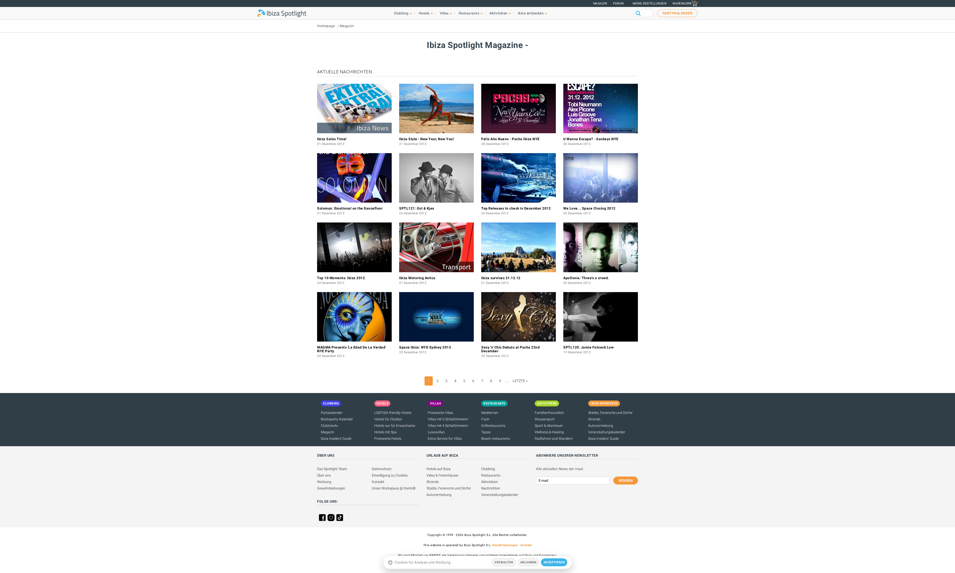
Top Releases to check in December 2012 (516, 208)
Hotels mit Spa (385, 432)
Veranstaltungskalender (606, 432)
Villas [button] (444, 13)
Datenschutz (381, 469)
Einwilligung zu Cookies (390, 475)
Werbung (324, 482)
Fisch (485, 419)
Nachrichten (490, 488)
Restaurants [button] (469, 13)
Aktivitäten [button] (498, 13)
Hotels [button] (424, 13)
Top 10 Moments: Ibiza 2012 (341, 278)
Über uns (324, 475)
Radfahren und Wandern (554, 439)
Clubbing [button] (401, 13)
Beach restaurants (495, 439)
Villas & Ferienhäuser (443, 475)
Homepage (326, 26)
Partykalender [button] (678, 13)
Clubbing (488, 469)
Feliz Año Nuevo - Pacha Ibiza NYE (510, 139)
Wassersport (545, 419)
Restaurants (490, 475)
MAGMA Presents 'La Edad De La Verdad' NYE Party (351, 349)
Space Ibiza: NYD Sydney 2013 (425, 347)
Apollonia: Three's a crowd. (586, 278)
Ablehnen (528, 562)
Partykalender (331, 413)
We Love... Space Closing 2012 (589, 208)
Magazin (600, 3)
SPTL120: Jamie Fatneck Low (588, 347)
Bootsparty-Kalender (337, 419)
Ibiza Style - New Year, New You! (426, 139)
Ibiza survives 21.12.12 (501, 278)
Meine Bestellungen (650, 3)
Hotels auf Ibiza (439, 469)
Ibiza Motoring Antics (417, 278)
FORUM (618, 3)
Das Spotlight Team (332, 469)
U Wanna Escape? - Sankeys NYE (591, 139)
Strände (594, 419)
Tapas (486, 432)
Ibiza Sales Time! (332, 139)
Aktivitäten (489, 482)
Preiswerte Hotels (387, 439)
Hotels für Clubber (388, 419)
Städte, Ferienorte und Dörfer (610, 413)
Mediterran (489, 413)
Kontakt (378, 482)
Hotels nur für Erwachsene (394, 426)
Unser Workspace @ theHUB (394, 488)
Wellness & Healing (549, 432)
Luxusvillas (436, 432)
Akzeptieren (554, 562)
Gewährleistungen (331, 488)
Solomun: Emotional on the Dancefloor (349, 208)
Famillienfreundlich (549, 413)
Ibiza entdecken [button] (531, 13)
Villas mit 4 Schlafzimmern (448, 426)
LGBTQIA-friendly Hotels (392, 413)
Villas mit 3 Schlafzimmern (448, 419)
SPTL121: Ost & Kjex (416, 208)
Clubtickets (329, 426)
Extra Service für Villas (445, 439)
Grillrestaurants (493, 426)
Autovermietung (600, 426)
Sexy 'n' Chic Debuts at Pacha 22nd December (510, 349)
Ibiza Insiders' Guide (336, 439)
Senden (626, 481)
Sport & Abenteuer (549, 426)
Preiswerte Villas (440, 413)
